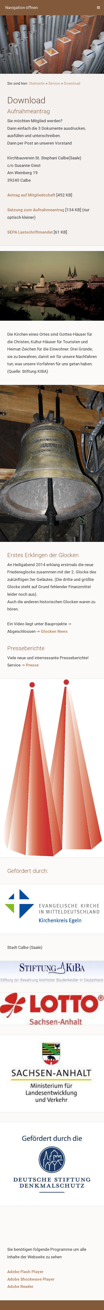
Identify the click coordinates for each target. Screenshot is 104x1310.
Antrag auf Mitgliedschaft (31, 195)
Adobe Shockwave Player (30, 1279)
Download (72, 83)
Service (54, 83)
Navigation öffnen (21, 7)
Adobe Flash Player (25, 1271)
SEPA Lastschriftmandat (30, 232)
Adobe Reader (20, 1286)
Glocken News (54, 631)
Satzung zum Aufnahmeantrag (35, 209)
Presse (32, 665)
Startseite (37, 83)
